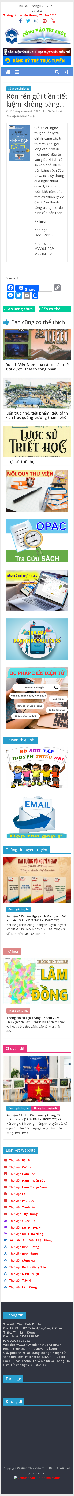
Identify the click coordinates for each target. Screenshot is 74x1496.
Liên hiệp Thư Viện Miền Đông (30, 1240)
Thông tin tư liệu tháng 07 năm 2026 (29, 15)
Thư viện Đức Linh (22, 1167)
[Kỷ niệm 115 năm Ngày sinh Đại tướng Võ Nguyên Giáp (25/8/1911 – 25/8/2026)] (37, 859)
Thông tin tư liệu (18, 1011)
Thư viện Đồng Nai (22, 1260)
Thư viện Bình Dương (24, 1247)
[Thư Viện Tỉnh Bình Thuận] (8, 72)
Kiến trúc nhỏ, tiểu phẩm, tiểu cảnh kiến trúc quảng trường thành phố (36, 415)
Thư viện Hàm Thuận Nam (28, 1187)
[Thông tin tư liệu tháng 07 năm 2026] (37, 960)
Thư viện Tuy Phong (23, 1214)
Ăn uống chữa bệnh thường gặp (18, 311)
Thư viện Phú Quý (21, 1201)
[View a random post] (66, 72)
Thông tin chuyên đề (46, 1108)
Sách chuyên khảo (18, 88)
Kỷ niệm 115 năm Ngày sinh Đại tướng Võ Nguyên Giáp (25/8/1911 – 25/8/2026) (36, 918)
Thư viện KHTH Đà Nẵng (26, 1234)
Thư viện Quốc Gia (22, 1221)
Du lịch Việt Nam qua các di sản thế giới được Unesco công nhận (37, 367)
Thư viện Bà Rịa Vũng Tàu (27, 1267)
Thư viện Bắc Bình (21, 1160)
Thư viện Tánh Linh (23, 1207)
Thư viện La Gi (19, 1194)
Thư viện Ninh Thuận (24, 1274)
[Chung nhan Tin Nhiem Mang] (37, 1478)
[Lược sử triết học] (37, 428)
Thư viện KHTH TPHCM (25, 1227)
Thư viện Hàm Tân (22, 1174)
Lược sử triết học (20, 461)
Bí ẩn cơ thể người (49, 311)
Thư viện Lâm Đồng (23, 1287)
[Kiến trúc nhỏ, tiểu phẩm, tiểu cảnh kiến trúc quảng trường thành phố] (37, 380)
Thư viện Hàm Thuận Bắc (27, 1180)
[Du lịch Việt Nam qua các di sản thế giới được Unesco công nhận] (37, 332)
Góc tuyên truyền (18, 909)
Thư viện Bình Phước (23, 1254)
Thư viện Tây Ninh (22, 1280)
